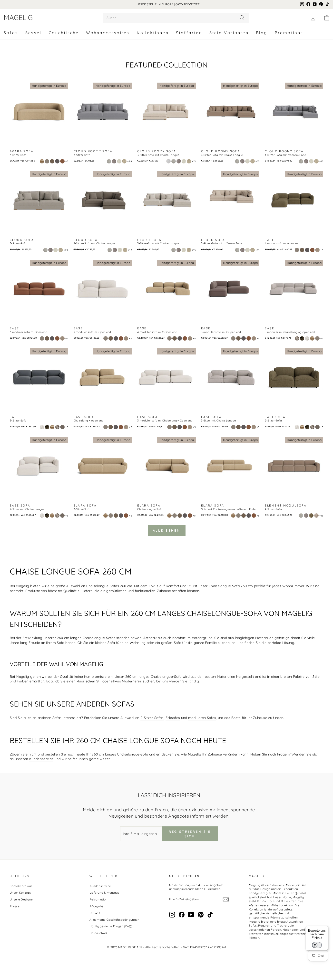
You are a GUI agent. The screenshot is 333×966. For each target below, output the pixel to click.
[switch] (317, 945)
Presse (15, 906)
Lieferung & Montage (104, 892)
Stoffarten (189, 32)
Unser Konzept (20, 892)
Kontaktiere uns (21, 886)
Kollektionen (152, 32)
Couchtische (64, 32)
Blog (261, 32)
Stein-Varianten (229, 32)
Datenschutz (98, 933)
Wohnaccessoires (107, 32)
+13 (194, 161)
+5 (66, 161)
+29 (129, 161)
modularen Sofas (202, 718)
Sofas (11, 32)
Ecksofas (173, 718)
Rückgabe (96, 906)
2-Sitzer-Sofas (152, 718)
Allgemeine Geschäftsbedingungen (114, 919)
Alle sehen (166, 530)
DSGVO (94, 913)
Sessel (33, 32)
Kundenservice (41, 759)
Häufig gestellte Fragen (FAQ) (110, 926)
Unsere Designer (22, 899)
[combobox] (176, 18)
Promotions (289, 32)
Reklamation (98, 899)
